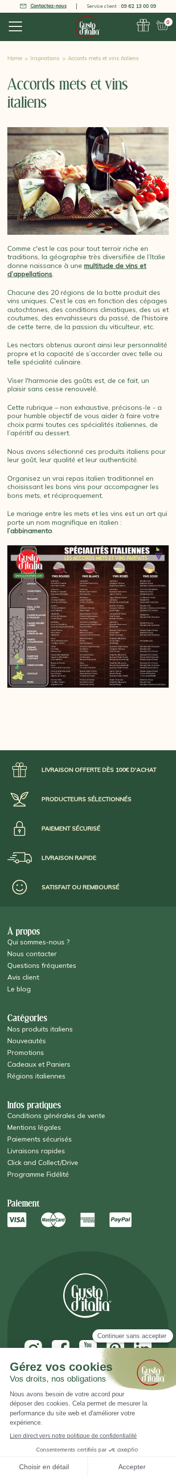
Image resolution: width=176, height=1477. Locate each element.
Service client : (121, 6)
